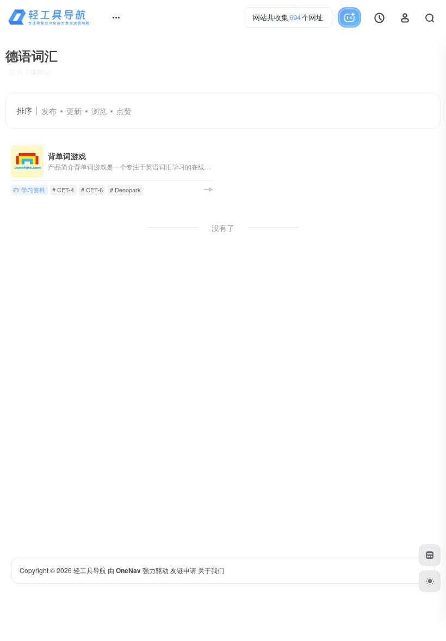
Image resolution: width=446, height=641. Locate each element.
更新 (74, 110)
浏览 (99, 110)
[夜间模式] (430, 581)
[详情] (208, 189)
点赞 (124, 110)
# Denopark (125, 189)
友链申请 (183, 570)
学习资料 (33, 189)
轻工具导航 (89, 570)
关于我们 (211, 570)
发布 (49, 110)
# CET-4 (63, 189)
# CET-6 (92, 189)
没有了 (223, 227)
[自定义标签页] (430, 555)
